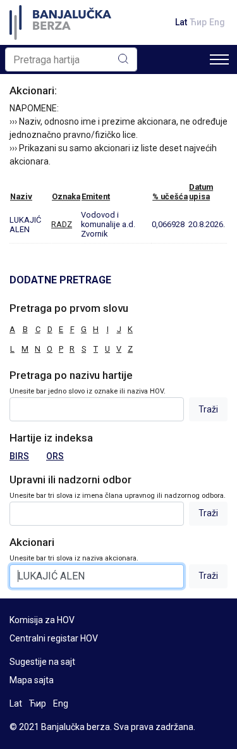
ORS (55, 456)
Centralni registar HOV (53, 638)
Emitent (96, 196)
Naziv (21, 196)
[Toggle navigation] (219, 59)
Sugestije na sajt (42, 662)
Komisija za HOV (42, 620)
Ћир (198, 22)
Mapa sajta (31, 680)
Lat (181, 22)
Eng (217, 22)
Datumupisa (201, 191)
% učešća (170, 196)
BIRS (19, 456)
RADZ (61, 224)
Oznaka (66, 196)
